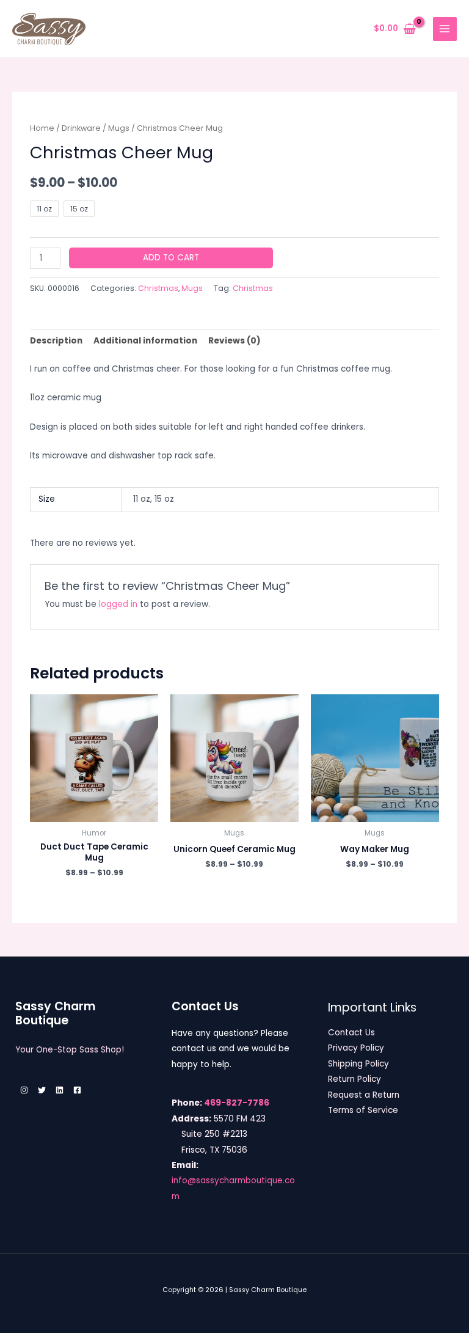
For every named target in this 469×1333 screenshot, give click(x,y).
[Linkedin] (59, 1090)
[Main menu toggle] (445, 29)
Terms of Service (363, 1110)
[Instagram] (24, 1090)
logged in (118, 604)
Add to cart (171, 257)
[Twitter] (42, 1090)
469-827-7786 (236, 1103)
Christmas (158, 288)
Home (42, 128)
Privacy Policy (356, 1048)
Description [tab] (56, 341)
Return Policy (354, 1079)
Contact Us (351, 1032)
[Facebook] (77, 1090)
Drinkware (81, 128)
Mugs (118, 128)
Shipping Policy (358, 1064)
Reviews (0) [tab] (234, 341)
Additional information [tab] (145, 341)
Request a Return (363, 1095)
